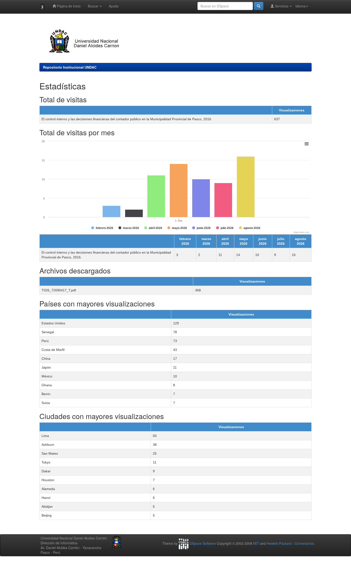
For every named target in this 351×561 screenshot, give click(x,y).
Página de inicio (68, 6)
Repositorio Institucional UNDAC (69, 67)
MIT (256, 543)
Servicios (281, 6)
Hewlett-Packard (279, 543)
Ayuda (113, 6)
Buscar (93, 6)
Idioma (300, 6)
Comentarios (304, 543)
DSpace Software (203, 543)
